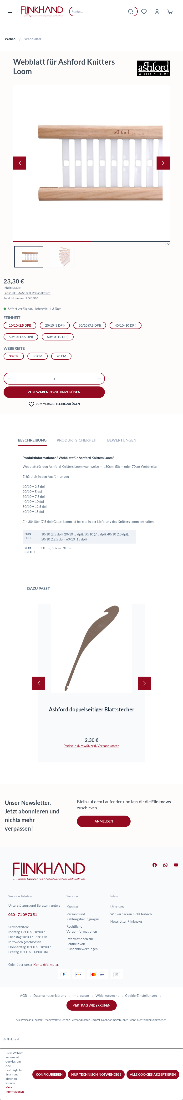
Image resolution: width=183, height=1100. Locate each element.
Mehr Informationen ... (14, 1091)
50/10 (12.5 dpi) (21, 337)
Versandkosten (81, 1020)
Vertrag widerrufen (92, 1005)
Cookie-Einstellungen (141, 995)
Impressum (81, 995)
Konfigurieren (49, 1074)
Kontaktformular (45, 964)
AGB (23, 995)
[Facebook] (152, 864)
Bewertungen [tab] (121, 440)
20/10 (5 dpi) (55, 325)
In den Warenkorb (91, 685)
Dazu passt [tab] (38, 588)
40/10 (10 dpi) (125, 325)
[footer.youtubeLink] (173, 864)
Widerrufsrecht (107, 995)
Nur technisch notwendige (96, 1074)
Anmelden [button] (104, 821)
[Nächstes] (163, 163)
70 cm (61, 356)
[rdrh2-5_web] (91, 163)
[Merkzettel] (144, 11)
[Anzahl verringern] (9, 378)
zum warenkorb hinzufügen (54, 392)
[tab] (32, 440)
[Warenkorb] (169, 11)
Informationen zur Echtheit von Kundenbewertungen (82, 944)
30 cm (14, 356)
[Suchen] (131, 11)
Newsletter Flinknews (126, 921)
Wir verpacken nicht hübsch (131, 914)
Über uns (117, 907)
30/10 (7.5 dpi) (90, 325)
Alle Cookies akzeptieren (153, 1074)
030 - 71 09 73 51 (22, 914)
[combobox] (100, 11)
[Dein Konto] (156, 11)
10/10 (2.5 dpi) (20, 325)
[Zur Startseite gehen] (42, 11)
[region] (91, 176)
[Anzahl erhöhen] (99, 378)
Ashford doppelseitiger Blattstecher (91, 709)
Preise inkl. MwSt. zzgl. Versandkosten (27, 293)
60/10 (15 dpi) (57, 337)
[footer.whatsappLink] (163, 864)
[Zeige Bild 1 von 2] (52, 241)
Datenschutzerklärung (49, 995)
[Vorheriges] (19, 163)
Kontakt (72, 907)
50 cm (37, 356)
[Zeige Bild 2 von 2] (131, 241)
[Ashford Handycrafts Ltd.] (153, 68)
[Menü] (12, 11)
